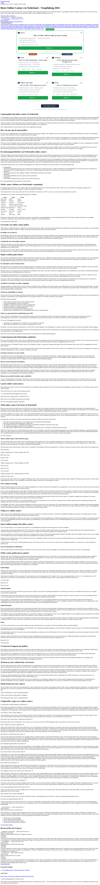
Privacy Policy (4, 876)
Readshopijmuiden (5, 1)
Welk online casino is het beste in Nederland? (83, 26)
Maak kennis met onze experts (15, 28)
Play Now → (50, 48)
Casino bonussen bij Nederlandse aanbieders (45, 26)
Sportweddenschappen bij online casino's (33, 27)
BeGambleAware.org (63, 109)
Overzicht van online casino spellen (10, 26)
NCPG (27, 870)
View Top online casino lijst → (8, 15)
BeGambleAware (19, 870)
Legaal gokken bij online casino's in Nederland (12, 24)
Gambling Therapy (8, 870)
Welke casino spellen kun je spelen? (54, 27)
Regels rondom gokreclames (26, 26)
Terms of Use (11, 876)
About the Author (29, 876)
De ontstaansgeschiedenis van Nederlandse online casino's (57, 24)
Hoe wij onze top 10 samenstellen (33, 24)
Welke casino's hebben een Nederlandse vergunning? (85, 24)
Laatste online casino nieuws (64, 26)
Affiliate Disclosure (20, 876)
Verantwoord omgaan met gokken (73, 27)
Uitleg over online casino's (15, 27)
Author (2, 2)
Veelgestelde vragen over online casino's (33, 28)
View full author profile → (7, 825)
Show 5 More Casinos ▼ (50, 106)
